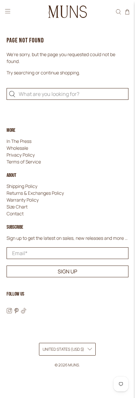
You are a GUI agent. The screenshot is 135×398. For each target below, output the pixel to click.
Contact (15, 213)
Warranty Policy (23, 200)
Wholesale (17, 148)
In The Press (19, 141)
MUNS (73, 364)
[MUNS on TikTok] (24, 312)
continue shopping (60, 72)
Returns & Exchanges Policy (35, 193)
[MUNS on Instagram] (9, 312)
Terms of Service (24, 162)
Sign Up (67, 271)
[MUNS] (67, 12)
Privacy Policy (21, 155)
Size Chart (17, 207)
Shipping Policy (22, 186)
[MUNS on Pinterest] (16, 312)
